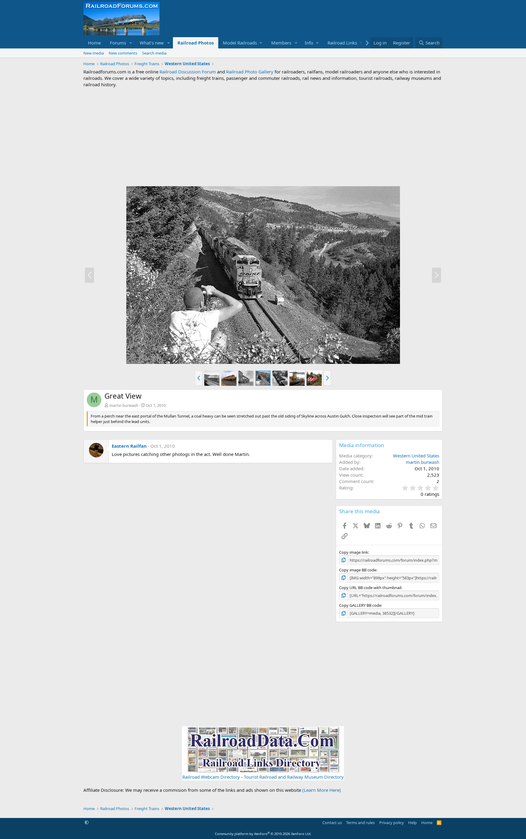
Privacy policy (391, 822)
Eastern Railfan (129, 446)
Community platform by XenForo (263, 833)
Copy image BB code (357, 570)
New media (93, 53)
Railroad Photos (195, 43)
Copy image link (353, 552)
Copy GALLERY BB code (360, 605)
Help (412, 822)
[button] (131, 42)
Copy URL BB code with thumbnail (370, 587)
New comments (123, 53)
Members (281, 43)
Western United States (416, 456)
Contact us (332, 822)
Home (94, 43)
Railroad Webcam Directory (211, 777)
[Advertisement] (263, 137)
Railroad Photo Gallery (249, 72)
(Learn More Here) (321, 790)
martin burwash (123, 405)
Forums (118, 43)
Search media (154, 53)
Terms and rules (360, 822)
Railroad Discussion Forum (188, 72)
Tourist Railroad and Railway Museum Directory (294, 777)
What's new (152, 43)
